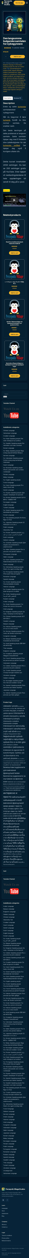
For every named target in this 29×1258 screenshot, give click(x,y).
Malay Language (8, 477)
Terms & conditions (7, 1235)
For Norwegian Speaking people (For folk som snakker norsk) (13, 66)
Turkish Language (8, 507)
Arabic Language (8, 601)
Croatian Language (9, 436)
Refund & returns (6, 1240)
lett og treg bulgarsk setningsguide (16, 80)
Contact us (4, 1227)
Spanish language (8, 579)
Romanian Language (9, 576)
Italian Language (8, 557)
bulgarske (22, 107)
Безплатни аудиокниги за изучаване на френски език (14, 779)
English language (8, 505)
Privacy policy (5, 1238)
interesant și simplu (11, 719)
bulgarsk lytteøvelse (17, 70)
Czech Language (8, 465)
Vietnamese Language (10, 433)
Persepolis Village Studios (7, 2)
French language (8, 482)
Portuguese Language (10, 554)
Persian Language (8, 474)
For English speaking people (12, 480)
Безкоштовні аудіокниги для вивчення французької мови (14, 770)
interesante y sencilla (17, 716)
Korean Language (8, 448)
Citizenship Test (8, 530)
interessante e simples (10, 723)
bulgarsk (6, 120)
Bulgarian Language (8, 64)
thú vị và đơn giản (18, 742)
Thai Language (7, 648)
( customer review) (18, 48)
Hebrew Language (9, 586)
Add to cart (17, 56)
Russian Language (8, 599)
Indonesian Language (9, 663)
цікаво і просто (15, 806)
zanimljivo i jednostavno (13, 747)
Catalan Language (8, 678)
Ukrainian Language (9, 675)
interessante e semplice (11, 721)
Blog (3, 1216)
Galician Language (8, 540)
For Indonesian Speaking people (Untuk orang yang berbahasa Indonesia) (13, 460)
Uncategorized (7, 1170)
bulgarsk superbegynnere (10, 72)
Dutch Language (8, 537)
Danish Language (8, 490)
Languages (5, 1208)
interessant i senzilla (11, 729)
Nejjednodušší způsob (12, 736)
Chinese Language (9, 430)
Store (3, 1211)
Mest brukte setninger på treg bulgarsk (13, 82)
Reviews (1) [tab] (17, 98)
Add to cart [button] (14, 253)
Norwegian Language (9, 502)
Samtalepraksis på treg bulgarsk (16, 87)
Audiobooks (5, 1213)
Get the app (19, 3)
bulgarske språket (11, 145)
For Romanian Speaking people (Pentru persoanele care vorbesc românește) (13, 470)
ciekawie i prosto (10, 706)
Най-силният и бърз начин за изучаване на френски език (14, 786)
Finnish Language (8, 515)
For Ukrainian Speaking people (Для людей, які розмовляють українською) (14, 545)
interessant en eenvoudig (14, 726)
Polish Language (8, 527)
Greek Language (8, 564)
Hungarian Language (9, 636)
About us (4, 1224)
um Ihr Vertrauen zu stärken (10, 744)
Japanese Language (9, 690)
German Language (9, 455)
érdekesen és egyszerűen (13, 750)
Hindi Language (8, 609)
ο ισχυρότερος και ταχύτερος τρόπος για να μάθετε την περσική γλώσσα (14, 762)
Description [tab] (8, 98)
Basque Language (8, 624)
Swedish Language (9, 621)
